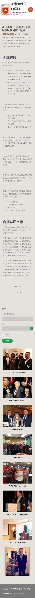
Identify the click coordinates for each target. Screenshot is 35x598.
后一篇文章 (17, 292)
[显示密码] (31, 328)
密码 (3, 324)
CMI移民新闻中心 (9, 34)
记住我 (6, 334)
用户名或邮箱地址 (8, 314)
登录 (7, 341)
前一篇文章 (17, 286)
